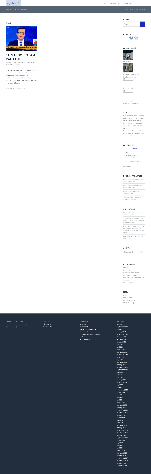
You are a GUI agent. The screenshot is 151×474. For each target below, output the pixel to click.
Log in (125, 295)
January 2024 (121, 332)
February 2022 (122, 339)
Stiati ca (126, 280)
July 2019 (120, 359)
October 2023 (121, 337)
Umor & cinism (15, 65)
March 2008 (121, 450)
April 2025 (120, 329)
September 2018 (122, 370)
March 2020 (121, 349)
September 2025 (122, 327)
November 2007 (122, 460)
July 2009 (120, 420)
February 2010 (122, 405)
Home (105, 3)
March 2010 (121, 402)
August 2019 (121, 357)
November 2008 (122, 433)
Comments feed (129, 300)
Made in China (131, 155)
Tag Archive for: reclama (16, 9)
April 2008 (120, 448)
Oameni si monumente (131, 273)
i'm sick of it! (127, 270)
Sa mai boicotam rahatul (20, 57)
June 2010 (120, 395)
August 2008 (121, 440)
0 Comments (10, 88)
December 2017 (122, 382)
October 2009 (121, 415)
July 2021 (120, 344)
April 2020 (120, 347)
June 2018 (120, 375)
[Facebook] (143, 3)
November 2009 (122, 413)
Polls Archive (127, 167)
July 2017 (120, 385)
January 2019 (121, 365)
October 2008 (121, 435)
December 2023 (122, 334)
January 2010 (121, 407)
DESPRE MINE (127, 3)
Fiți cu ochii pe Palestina (130, 191)
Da (127, 153)
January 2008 (121, 455)
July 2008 (120, 443)
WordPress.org (128, 303)
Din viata (126, 268)
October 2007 (121, 463)
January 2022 (121, 342)
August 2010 (121, 392)
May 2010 (120, 397)
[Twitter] (140, 3)
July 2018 (120, 372)
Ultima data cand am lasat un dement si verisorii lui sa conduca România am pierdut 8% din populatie (133, 229)
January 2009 (121, 428)
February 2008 (122, 453)
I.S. (124, 212)
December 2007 (122, 458)
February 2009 (122, 425)
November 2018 (122, 367)
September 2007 (122, 465)
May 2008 (120, 445)
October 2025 (121, 324)
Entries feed (127, 298)
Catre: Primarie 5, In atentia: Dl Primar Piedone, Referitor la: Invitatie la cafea (133, 220)
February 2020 (122, 352)
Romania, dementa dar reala (133, 278)
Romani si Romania (12, 62)
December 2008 (122, 430)
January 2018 (121, 380)
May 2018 (120, 377)
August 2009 (121, 418)
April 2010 (120, 400)
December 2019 (122, 354)
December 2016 (122, 390)
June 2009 (120, 423)
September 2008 (122, 438)
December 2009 (122, 410)
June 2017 (120, 387)
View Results (134, 162)
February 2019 (122, 362)
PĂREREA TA (115, 3)
